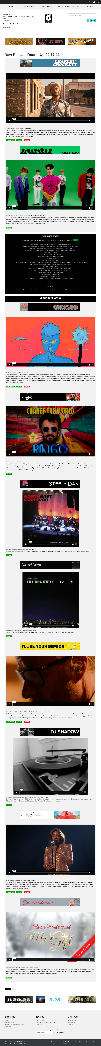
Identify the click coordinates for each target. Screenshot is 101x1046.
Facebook (72, 1009)
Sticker (27, 212)
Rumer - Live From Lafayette (50, 269)
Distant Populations (11, 369)
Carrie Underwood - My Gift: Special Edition (17, 962)
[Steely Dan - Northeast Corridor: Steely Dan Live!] (50, 479)
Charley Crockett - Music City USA (15, 123)
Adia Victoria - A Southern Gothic (50, 271)
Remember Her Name (45, 877)
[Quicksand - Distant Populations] (50, 302)
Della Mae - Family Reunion (50, 261)
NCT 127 (8, 212)
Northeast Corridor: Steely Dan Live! (16, 546)
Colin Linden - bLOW (50, 253)
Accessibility (90, 1030)
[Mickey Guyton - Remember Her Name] (50, 810)
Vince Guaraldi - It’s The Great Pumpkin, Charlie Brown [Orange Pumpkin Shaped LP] (50, 273)
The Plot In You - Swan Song (50, 255)
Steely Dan (38, 546)
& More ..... (50, 281)
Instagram (72, 1011)
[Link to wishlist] (89, 2)
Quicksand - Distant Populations (14, 367)
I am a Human (60, 1022)
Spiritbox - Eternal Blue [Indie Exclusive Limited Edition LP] (51, 265)
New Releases (47, 6)
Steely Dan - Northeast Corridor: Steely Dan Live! (18, 543)
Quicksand (40, 369)
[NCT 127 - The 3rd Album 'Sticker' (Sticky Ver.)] (50, 145)
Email (71, 1013)
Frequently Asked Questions (68, 6)
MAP (4, 18)
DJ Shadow (28, 793)
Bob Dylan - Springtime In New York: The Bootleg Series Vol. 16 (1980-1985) (50, 243)
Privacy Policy (54, 1031)
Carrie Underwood (11, 964)
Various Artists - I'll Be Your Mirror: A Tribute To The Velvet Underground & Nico (26, 706)
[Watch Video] (76, 235)
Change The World (11, 458)
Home (6, 1009)
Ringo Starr (27, 458)
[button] (28, 7)
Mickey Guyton (21, 877)
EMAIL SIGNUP (40, 1009)
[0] (99, 2)
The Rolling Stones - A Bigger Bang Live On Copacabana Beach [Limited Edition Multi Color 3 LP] (50, 245)
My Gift (53, 964)
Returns (78, 1030)
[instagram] (91, 20)
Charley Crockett (46, 125)
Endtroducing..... (38, 793)
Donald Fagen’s (10, 627)
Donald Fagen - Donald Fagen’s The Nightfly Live (19, 625)
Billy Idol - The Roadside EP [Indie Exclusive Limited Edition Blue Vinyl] (50, 259)
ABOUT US (89, 6)
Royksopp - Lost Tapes (50, 247)
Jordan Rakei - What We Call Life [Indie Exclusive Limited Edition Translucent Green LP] (47, 235)
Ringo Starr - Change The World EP (15, 456)
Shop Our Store (10, 1011)
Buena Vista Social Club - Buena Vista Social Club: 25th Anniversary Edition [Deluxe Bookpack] (50, 241)
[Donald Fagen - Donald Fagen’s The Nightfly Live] (50, 560)
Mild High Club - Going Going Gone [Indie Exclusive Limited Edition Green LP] (50, 263)
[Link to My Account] (94, 2)
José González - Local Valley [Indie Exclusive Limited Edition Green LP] (50, 239)
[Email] (94, 20)
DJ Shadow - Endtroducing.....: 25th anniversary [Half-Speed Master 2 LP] (25, 791)
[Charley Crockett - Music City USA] (50, 58)
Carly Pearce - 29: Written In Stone (51, 249)
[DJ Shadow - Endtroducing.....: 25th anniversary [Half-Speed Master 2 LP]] (50, 727)
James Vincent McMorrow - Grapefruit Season (50, 251)
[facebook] (88, 20)
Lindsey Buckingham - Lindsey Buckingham (50, 267)
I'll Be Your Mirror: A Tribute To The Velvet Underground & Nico (25, 708)
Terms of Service (66, 1031)
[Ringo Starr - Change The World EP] (50, 391)
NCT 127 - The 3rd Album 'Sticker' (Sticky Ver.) (18, 210)
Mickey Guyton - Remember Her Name (16, 875)
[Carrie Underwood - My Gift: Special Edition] (50, 897)
